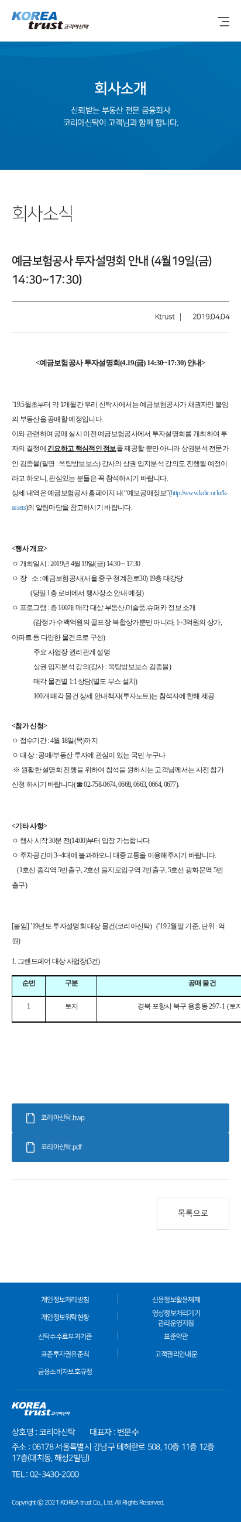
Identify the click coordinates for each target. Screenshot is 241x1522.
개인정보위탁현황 (65, 1317)
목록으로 (193, 1213)
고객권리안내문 (176, 1354)
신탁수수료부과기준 (65, 1337)
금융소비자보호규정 (65, 1372)
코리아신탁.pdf (61, 1147)
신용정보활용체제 (176, 1300)
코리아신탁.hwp (63, 1118)
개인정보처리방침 (65, 1300)
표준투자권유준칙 (65, 1354)
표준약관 (176, 1337)
